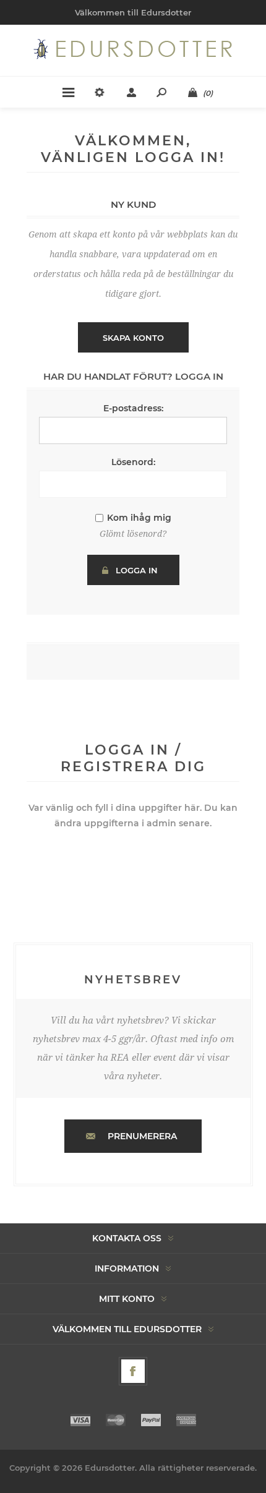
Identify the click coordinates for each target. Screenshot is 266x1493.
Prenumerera (142, 1136)
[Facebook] (133, 1371)
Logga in (137, 570)
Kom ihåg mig (139, 517)
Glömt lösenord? (133, 534)
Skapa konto (133, 338)
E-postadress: (133, 408)
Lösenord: (133, 462)
